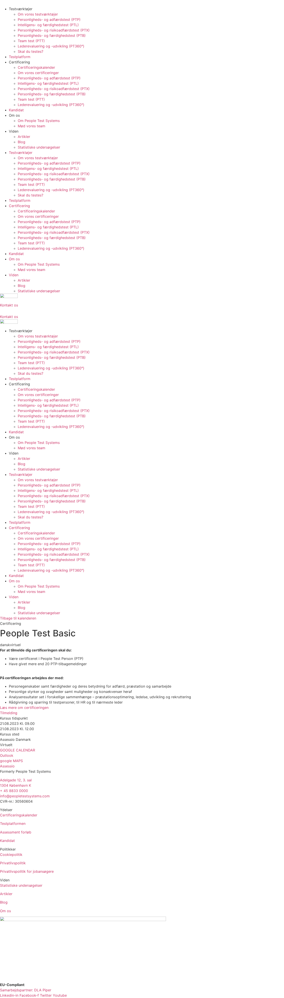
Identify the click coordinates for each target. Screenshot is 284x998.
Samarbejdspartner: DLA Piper (25, 990)
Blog (21, 142)
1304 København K (15, 785)
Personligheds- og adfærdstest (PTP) (49, 19)
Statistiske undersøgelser (39, 147)
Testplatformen (13, 823)
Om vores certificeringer (38, 73)
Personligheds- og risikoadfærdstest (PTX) (54, 30)
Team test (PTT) (31, 41)
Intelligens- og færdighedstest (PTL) (48, 25)
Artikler (24, 136)
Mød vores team (31, 126)
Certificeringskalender (36, 67)
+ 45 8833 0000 (14, 790)
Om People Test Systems (39, 120)
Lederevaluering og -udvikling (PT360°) (51, 46)
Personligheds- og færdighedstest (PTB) (52, 35)
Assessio (7, 766)
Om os (5, 911)
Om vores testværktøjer (38, 14)
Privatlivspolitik (13, 863)
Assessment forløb (15, 832)
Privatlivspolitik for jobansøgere (27, 871)
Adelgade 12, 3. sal (16, 780)
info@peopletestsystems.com (25, 796)
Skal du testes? (30, 51)
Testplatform (19, 57)
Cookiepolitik (11, 854)
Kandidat (16, 110)
